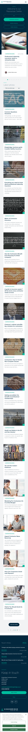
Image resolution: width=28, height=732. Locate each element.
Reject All (14, 725)
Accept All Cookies (14, 729)
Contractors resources (14, 19)
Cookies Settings (14, 722)
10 (15, 630)
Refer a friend (14, 692)
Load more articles (14, 624)
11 (17, 630)
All (14, 15)
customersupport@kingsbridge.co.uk (11, 687)
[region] (14, 722)
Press (14, 697)
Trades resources (14, 27)
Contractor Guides (9, 53)
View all (24, 642)
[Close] (25, 714)
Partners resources (14, 23)
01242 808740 (5, 689)
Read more (4, 650)
